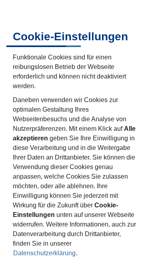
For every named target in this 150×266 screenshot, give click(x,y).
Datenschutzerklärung (44, 253)
